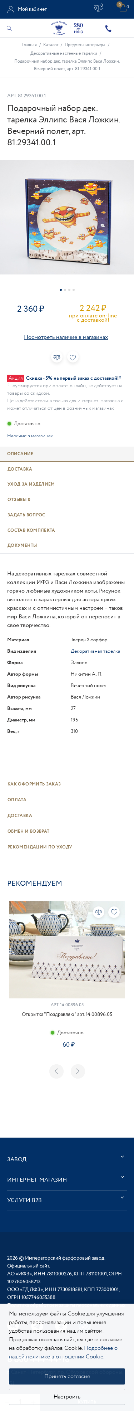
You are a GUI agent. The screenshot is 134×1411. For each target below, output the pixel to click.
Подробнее (67, 1070)
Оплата (17, 800)
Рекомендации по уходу (40, 847)
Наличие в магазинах (30, 435)
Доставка (20, 816)
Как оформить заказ (34, 784)
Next (78, 1071)
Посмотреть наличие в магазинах (66, 337)
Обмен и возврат (28, 831)
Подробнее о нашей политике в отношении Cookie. (63, 1352)
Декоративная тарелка (95, 651)
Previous (56, 1071)
